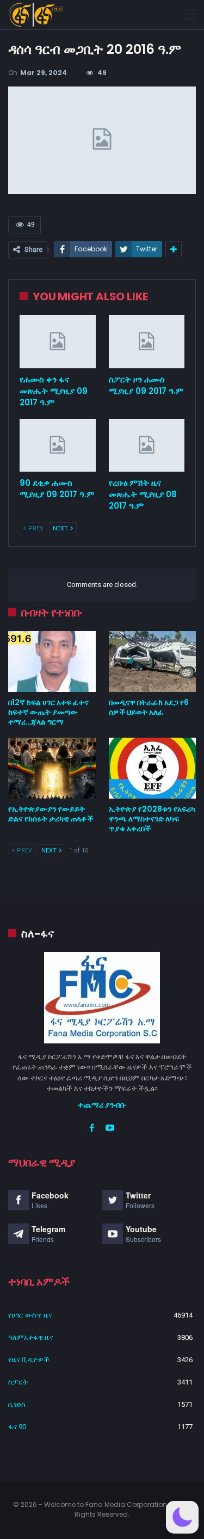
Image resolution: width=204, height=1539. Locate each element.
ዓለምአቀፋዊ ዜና (30, 1337)
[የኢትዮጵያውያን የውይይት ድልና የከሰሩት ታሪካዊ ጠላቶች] (52, 768)
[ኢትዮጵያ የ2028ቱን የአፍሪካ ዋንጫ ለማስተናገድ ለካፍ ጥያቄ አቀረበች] (152, 768)
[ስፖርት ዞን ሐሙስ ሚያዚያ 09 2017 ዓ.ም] (147, 341)
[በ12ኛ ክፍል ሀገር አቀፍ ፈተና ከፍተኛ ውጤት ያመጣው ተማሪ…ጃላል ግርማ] (52, 661)
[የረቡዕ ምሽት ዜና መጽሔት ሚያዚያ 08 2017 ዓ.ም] (147, 445)
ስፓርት (18, 1382)
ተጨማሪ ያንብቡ (102, 1104)
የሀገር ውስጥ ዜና (30, 1315)
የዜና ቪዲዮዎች (29, 1360)
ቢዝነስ (17, 1404)
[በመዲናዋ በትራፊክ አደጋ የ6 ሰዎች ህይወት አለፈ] (152, 661)
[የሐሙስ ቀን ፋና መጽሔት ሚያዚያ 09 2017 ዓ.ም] (58, 341)
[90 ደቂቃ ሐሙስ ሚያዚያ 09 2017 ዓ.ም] (58, 445)
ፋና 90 (17, 1427)
